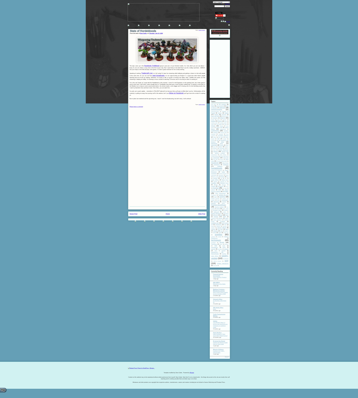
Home (168, 214)
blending (215, 118)
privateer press (217, 210)
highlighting (217, 164)
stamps (213, 229)
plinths (223, 203)
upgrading (220, 249)
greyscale (226, 157)
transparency (214, 247)
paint (215, 197)
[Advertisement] (220, 68)
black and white (215, 116)
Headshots (215, 163)
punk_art (216, 212)
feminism (215, 148)
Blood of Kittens (218, 349)
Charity (213, 126)
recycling (226, 213)
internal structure (223, 173)
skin (225, 224)
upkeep (226, 249)
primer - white (225, 208)
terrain (222, 242)
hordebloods (216, 168)
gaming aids (225, 151)
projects (226, 210)
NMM (219, 189)
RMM (224, 216)
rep (221, 215)
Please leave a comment (136, 106)
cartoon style (214, 122)
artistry (220, 113)
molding (213, 186)
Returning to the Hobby (219, 284)
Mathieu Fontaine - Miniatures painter (219, 290)
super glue (226, 232)
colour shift (219, 127)
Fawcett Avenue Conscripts (218, 275)
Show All (227, 356)
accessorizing (220, 106)
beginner (224, 114)
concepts (226, 130)
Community (215, 131)
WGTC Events (217, 261)
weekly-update (202, 30)
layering (215, 178)
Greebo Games (214, 156)
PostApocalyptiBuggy (218, 205)
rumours (220, 218)
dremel (212, 140)
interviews (221, 175)
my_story (225, 188)
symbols (219, 236)
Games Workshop (223, 150)
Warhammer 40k (217, 252)
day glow (221, 137)
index (223, 172)
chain (225, 124)
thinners (227, 244)
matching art (223, 181)
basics (227, 113)
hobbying (226, 164)
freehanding (222, 148)
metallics (213, 183)
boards (212, 119)
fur (228, 148)
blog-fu (222, 118)
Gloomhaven (214, 154)
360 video (213, 104)
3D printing (222, 104)
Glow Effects (223, 154)
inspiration (214, 173)
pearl (218, 200)
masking (215, 181)
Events (221, 145)
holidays (219, 166)
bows (218, 119)
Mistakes (224, 184)
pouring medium (219, 207)
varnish (223, 250)
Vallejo (215, 250)
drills (217, 140)
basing (216, 114)
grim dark (215, 159)
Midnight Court (224, 183)
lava (228, 176)
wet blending (226, 258)
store (221, 231)
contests (215, 132)
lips (221, 178)
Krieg (214, 309)
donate (224, 138)
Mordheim (220, 186)
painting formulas (215, 198)
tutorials (213, 249)
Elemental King (217, 143)
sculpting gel (215, 223)
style (219, 232)
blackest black (225, 116)
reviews (216, 216)
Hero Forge (225, 163)
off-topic (226, 191)
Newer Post (133, 214)
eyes (227, 145)
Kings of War (216, 176)
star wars (220, 229)
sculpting (222, 221)
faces (214, 146)
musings (216, 188)
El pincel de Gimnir (219, 341)
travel (224, 247)
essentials (214, 145)
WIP (227, 261)
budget (213, 121)
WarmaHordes (215, 254)
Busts (225, 121)
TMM (215, 245)
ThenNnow (214, 244)
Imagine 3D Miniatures (216, 170)
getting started (220, 153)
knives (222, 176)
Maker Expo (225, 180)
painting (222, 197)
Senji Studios (217, 332)
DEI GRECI (216, 282)
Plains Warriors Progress (220, 277)
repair (227, 215)
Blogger (192, 372)
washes (224, 254)
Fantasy (220, 146)
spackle (213, 227)
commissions (223, 129)
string (214, 232)
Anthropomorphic (215, 111)
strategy (227, 231)
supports (213, 236)
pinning (224, 201)
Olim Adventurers (220, 193)
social (212, 226)
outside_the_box (224, 195)
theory (221, 244)
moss (227, 186)
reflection (215, 215)
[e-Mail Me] (229, 25)
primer (218, 208)
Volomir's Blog (217, 299)
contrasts (213, 134)
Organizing (213, 195)
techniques (216, 240)
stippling (215, 231)
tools (223, 245)
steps (227, 229)
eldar (222, 142)
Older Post (201, 214)
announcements (216, 109)
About (212, 106)
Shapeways (218, 224)
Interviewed (213, 175)
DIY (218, 138)
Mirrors (216, 184)
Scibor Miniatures (217, 219)
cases (212, 124)
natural (213, 189)
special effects (221, 227)
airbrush (222, 108)
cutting (214, 137)
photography (225, 200)
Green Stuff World (224, 156)
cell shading (219, 124)
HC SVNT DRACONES (221, 161)
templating (213, 242)
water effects (215, 256)
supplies (218, 234)
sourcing (225, 226)
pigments (216, 201)
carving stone (223, 122)
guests (221, 159)
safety (227, 218)
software (218, 226)
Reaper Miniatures (216, 213)
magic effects (215, 180)
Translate (227, 4)
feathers (227, 146)
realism (224, 211)
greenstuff (216, 157)
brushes (224, 119)
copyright (221, 134)
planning (213, 203)
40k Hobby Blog (218, 307)
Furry (214, 149)
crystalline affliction (223, 135)
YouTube (215, 265)
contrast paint (223, 132)
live (225, 178)
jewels (227, 175)
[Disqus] (167, 133)
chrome (221, 126)
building (220, 121)
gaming (215, 151)
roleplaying (213, 218)
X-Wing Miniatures (223, 263)
